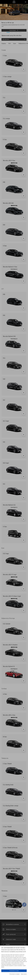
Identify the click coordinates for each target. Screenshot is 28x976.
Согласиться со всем (14, 970)
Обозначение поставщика (14, 974)
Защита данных (24, 974)
